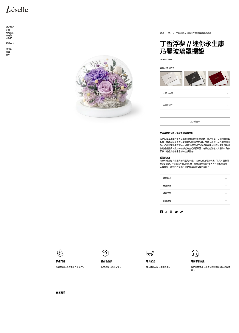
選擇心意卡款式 (167, 68)
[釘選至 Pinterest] (171, 212)
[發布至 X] (166, 211)
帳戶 (8, 55)
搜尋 (8, 52)
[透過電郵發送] (176, 212)
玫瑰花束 (10, 33)
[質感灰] (171, 78)
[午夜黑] (195, 78)
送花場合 (10, 27)
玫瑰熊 (9, 36)
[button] (181, 212)
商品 (170, 33)
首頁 (162, 33)
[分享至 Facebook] (161, 212)
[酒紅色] (219, 78)
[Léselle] (17, 9)
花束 (8, 30)
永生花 (9, 38)
